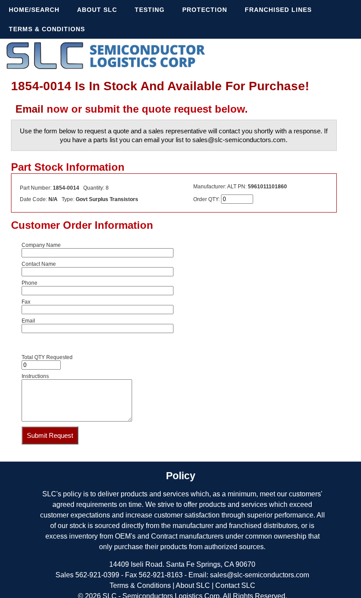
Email (29, 109)
